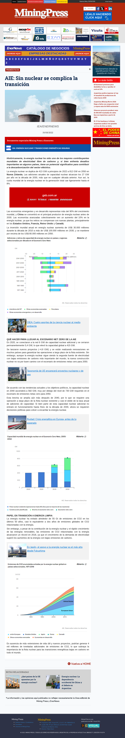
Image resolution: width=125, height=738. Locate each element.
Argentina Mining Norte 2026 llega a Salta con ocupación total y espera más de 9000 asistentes (106, 104)
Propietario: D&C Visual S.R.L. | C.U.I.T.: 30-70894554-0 (58, 723)
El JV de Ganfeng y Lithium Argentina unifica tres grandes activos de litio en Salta (105, 123)
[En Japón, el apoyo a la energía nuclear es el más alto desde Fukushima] (47, 556)
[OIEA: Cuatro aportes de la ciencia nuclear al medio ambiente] (47, 331)
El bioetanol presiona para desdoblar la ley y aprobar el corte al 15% (104, 87)
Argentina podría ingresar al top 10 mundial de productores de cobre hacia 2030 (106, 95)
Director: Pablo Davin (47, 729)
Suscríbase (18, 724)
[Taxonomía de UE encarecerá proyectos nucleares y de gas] (47, 380)
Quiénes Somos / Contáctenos (24, 722)
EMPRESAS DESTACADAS (47, 53)
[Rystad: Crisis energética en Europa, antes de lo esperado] (47, 428)
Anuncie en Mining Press (22, 726)
